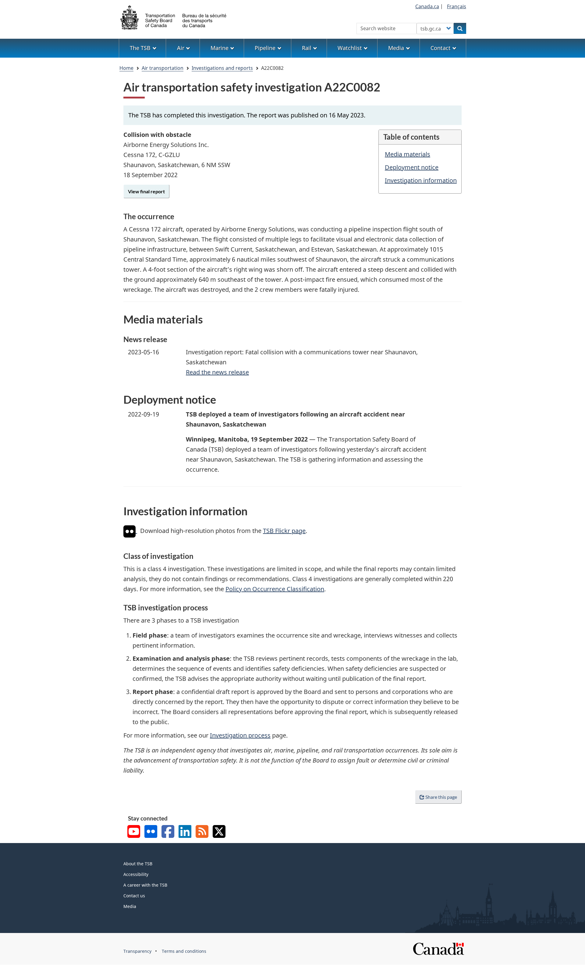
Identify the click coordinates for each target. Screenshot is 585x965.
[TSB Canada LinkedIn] (185, 832)
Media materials (407, 154)
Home (126, 68)
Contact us (134, 896)
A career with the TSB (145, 885)
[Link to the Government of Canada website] (438, 948)
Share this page (441, 797)
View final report (146, 191)
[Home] (174, 16)
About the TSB (137, 864)
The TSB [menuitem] (140, 48)
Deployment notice (411, 167)
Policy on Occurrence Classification (274, 589)
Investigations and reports (222, 68)
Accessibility (135, 874)
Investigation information (421, 180)
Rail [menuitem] (306, 48)
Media (129, 906)
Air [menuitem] (180, 48)
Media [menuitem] (396, 48)
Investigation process (240, 735)
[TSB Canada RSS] (202, 832)
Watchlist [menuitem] (350, 48)
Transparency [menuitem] (137, 951)
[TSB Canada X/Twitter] (219, 832)
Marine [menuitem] (220, 48)
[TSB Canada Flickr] (150, 832)
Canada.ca (427, 6)
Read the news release (217, 372)
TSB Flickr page (284, 531)
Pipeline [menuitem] (265, 48)
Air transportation (162, 68)
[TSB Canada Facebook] (167, 832)
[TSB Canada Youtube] (133, 832)
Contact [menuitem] (441, 48)
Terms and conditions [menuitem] (184, 951)
